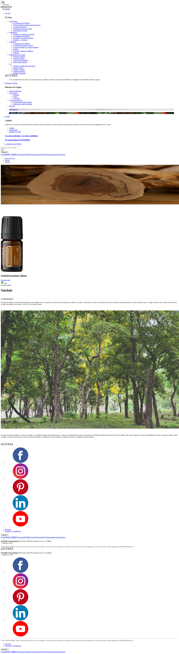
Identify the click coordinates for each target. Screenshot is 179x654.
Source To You (10, 158)
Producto (16, 95)
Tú (10, 64)
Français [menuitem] (32, 154)
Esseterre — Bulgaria (20, 40)
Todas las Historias (15, 91)
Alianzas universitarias (20, 60)
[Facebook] (20, 462)
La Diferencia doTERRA (21, 23)
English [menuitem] (3, 154)
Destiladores (13, 32)
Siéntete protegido (19, 71)
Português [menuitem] (56, 154)
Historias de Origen (11, 83)
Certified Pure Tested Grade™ (23, 45)
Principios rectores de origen (22, 29)
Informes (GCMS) (15, 132)
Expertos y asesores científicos (23, 51)
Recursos (12, 106)
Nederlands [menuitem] (38, 154)
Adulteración (13, 130)
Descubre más (5, 280)
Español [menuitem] (21, 154)
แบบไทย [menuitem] (62, 154)
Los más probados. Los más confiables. (26, 47)
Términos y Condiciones (13, 531)
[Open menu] (3, 2)
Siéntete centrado (18, 70)
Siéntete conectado (19, 73)
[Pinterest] (20, 494)
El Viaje (7, 13)
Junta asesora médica (20, 62)
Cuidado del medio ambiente (22, 102)
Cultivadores (13, 21)
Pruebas (15, 49)
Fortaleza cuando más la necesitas (24, 66)
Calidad (7, 116)
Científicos (12, 42)
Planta (15, 97)
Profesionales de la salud (17, 55)
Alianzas (16, 53)
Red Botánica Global (20, 30)
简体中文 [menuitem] (9, 154)
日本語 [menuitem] (26, 154)
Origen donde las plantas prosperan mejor (26, 25)
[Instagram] (20, 478)
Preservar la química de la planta (23, 34)
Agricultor (16, 98)
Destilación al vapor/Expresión (23, 38)
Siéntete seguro (18, 68)
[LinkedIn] (20, 510)
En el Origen (13, 93)
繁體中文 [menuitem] (15, 154)
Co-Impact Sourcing (20, 27)
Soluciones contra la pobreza (22, 104)
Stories (7, 160)
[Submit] (2, 150)
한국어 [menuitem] (44, 154)
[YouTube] (20, 526)
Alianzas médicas (19, 58)
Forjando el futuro (19, 57)
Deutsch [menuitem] (50, 154)
